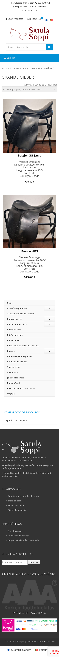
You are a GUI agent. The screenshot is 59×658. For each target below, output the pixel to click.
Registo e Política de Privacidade (23, 540)
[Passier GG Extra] (29, 126)
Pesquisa (34, 562)
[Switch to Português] (51, 20)
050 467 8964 (44, 3)
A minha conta (15, 531)
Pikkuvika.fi (49, 641)
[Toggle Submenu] (49, 308)
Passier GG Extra (29, 155)
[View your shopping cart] (39, 19)
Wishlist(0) (32, 19)
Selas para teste (16, 505)
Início (4, 68)
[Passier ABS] (29, 221)
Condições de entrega (18, 535)
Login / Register (15, 19)
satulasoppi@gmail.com (23, 3)
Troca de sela (14, 500)
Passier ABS (29, 251)
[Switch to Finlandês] (46, 20)
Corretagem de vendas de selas (23, 496)
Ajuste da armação (17, 510)
